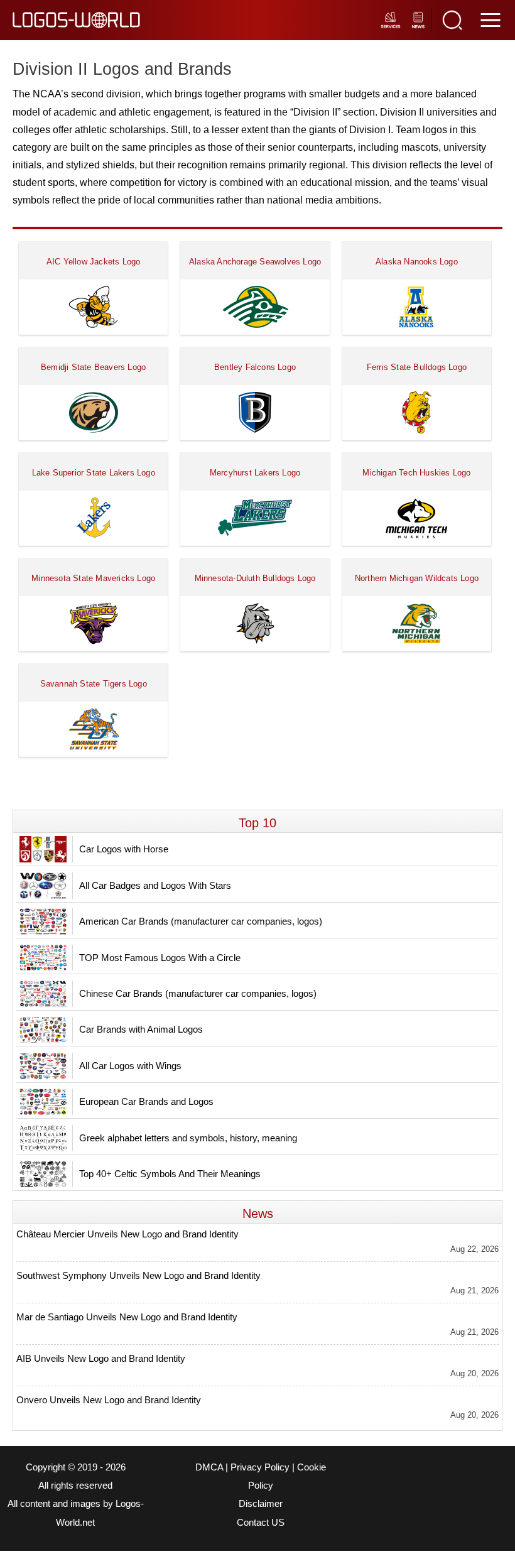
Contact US (261, 1523)
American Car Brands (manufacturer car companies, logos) (200, 921)
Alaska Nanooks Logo (417, 261)
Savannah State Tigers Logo (93, 683)
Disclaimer (261, 1504)
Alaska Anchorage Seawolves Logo (255, 261)
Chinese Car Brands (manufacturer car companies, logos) (198, 993)
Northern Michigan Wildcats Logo (417, 578)
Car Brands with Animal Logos (141, 1029)
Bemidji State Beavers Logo (93, 367)
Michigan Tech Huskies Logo (416, 472)
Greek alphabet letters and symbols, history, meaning (188, 1138)
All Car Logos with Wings (130, 1065)
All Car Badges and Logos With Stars (155, 885)
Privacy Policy (260, 1467)
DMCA (209, 1467)
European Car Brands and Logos (146, 1101)
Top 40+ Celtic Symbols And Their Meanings (170, 1173)
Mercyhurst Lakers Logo (255, 472)
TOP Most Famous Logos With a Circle (160, 957)
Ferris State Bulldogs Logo (417, 367)
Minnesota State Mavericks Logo (93, 578)
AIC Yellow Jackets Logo (93, 261)
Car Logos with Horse (123, 849)
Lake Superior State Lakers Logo (93, 472)
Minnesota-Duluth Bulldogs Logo (255, 578)
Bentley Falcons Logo (255, 367)
